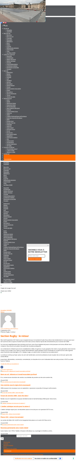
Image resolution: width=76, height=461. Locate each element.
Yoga (8, 51)
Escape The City (11, 123)
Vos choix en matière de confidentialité (46, 458)
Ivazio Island (10, 128)
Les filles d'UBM (11, 53)
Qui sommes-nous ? (12, 149)
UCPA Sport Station (12, 137)
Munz (8, 43)
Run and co (10, 92)
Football (9, 77)
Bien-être (9, 35)
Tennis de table (11, 97)
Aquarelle (9, 56)
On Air (8, 131)
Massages (9, 40)
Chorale (9, 62)
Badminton (10, 72)
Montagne (9, 84)
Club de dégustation (12, 64)
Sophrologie (10, 49)
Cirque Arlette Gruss (12, 111)
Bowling (9, 75)
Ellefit (8, 119)
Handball (9, 80)
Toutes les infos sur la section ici (10, 364)
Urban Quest (10, 141)
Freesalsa (9, 124)
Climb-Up (9, 113)
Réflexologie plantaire (13, 48)
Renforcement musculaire (14, 89)
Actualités (9, 30)
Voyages (9, 69)
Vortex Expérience (12, 144)
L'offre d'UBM (10, 150)
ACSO (8, 100)
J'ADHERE (9, 32)
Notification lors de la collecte (23, 458)
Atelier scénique (11, 61)
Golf (8, 79)
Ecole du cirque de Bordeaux (14, 118)
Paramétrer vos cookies (10, 448)
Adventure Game (11, 103)
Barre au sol (10, 36)
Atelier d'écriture (11, 59)
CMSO (8, 115)
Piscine (8, 87)
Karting (9, 82)
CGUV (5, 447)
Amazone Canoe (11, 105)
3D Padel (9, 145)
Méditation (10, 41)
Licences (6, 444)
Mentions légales (8, 445)
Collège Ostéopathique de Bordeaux (17, 116)
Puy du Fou (10, 132)
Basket (8, 74)
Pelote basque (10, 85)
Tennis (8, 95)
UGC (8, 139)
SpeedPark (10, 136)
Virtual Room (10, 142)
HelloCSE (9, 126)
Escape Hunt (10, 121)
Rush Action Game (12, 134)
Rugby (8, 90)
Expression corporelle (13, 67)
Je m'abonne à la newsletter (8, 436)
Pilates (8, 45)
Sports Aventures (11, 93)
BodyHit (9, 110)
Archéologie (10, 58)
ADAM (8, 102)
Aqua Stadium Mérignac (13, 108)
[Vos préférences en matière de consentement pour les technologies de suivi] (73, 458)
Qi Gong (9, 46)
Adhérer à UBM (11, 152)
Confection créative (12, 66)
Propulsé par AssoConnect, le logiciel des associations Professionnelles (23, 454)
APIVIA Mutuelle (11, 106)
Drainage (9, 38)
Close (48, 245)
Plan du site (7, 442)
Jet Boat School (11, 129)
